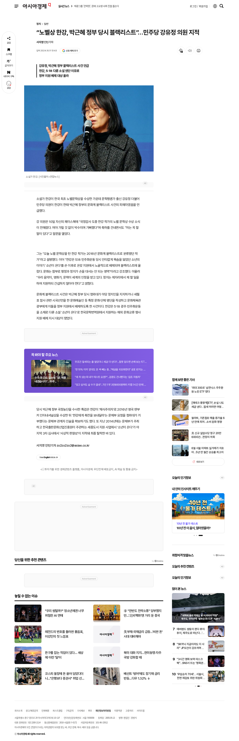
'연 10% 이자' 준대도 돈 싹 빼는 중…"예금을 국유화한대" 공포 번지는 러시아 (111, 369)
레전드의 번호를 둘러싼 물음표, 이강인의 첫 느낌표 (64, 634)
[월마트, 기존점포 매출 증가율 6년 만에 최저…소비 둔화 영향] (180, 425)
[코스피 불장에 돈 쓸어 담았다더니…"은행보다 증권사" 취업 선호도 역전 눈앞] (28, 684)
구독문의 (69, 710)
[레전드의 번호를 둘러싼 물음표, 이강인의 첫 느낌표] (28, 642)
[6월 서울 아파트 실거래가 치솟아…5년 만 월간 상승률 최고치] (180, 455)
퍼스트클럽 (57, 710)
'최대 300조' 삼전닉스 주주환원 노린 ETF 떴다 (207, 389)
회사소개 (18, 710)
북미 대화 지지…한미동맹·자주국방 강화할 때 (142, 655)
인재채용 (45, 710)
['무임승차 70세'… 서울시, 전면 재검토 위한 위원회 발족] (216, 681)
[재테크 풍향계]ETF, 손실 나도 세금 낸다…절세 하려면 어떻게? (207, 405)
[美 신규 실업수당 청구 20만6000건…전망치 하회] (180, 440)
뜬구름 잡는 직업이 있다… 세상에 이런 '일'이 (64, 655)
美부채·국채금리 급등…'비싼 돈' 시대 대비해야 (143, 634)
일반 (46, 24)
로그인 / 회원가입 (199, 6)
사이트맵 (140, 710)
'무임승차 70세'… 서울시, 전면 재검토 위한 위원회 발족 (191, 678)
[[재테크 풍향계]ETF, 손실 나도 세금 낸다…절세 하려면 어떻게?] (180, 410)
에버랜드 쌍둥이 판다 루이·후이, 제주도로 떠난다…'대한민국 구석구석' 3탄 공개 (191, 633)
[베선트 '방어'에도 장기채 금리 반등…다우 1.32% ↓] (106, 684)
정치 (38, 24)
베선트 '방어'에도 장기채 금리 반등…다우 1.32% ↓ (142, 676)
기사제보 (81, 710)
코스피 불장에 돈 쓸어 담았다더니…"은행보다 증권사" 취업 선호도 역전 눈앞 (64, 676)
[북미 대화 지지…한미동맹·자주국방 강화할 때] (106, 663)
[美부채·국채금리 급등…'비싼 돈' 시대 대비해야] (106, 642)
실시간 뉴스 (63, 6)
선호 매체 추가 (72, 50)
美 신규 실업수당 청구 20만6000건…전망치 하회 (206, 435)
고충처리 (129, 710)
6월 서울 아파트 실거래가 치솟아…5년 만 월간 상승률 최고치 (207, 450)
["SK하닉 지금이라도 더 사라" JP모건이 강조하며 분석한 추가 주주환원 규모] (216, 651)
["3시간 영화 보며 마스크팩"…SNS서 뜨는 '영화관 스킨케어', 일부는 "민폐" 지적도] (216, 666)
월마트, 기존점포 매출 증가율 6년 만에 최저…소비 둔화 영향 (207, 420)
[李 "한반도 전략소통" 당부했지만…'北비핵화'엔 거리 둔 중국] (106, 621)
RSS (90, 710)
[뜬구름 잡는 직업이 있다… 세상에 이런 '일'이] (28, 663)
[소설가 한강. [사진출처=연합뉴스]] (89, 128)
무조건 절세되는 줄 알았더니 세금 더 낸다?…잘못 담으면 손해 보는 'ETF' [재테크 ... (111, 361)
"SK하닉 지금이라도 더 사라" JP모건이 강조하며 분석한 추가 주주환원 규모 (190, 648)
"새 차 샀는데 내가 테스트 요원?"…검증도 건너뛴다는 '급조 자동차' (107, 377)
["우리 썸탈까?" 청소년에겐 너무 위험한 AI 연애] (28, 621)
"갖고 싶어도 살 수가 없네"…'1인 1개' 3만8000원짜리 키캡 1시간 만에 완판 (111, 384)
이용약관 (118, 710)
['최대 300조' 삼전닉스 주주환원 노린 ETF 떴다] (180, 394)
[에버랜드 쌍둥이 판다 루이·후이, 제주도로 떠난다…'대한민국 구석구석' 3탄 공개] (216, 636)
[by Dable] (157, 561)
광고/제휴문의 (32, 710)
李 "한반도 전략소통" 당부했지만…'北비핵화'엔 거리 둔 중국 (142, 613)
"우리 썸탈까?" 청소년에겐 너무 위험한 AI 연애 (64, 613)
